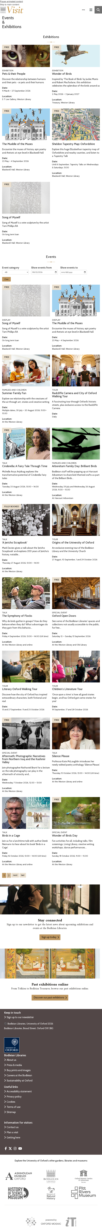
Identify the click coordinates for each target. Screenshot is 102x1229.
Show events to (69, 267)
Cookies (11, 1101)
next (15, 875)
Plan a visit (12, 1132)
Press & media (14, 1065)
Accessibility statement (19, 1091)
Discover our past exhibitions (49, 997)
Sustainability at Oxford (19, 1080)
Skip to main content (9, 4)
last (22, 875)
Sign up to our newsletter (20, 1017)
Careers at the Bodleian (19, 1075)
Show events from (41, 267)
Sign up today (49, 937)
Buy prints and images (19, 1070)
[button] (83, 10)
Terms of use (13, 1106)
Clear (6, 279)
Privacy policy (14, 1096)
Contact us (12, 1127)
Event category (10, 267)
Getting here (13, 1137)
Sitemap (11, 1112)
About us (11, 1059)
